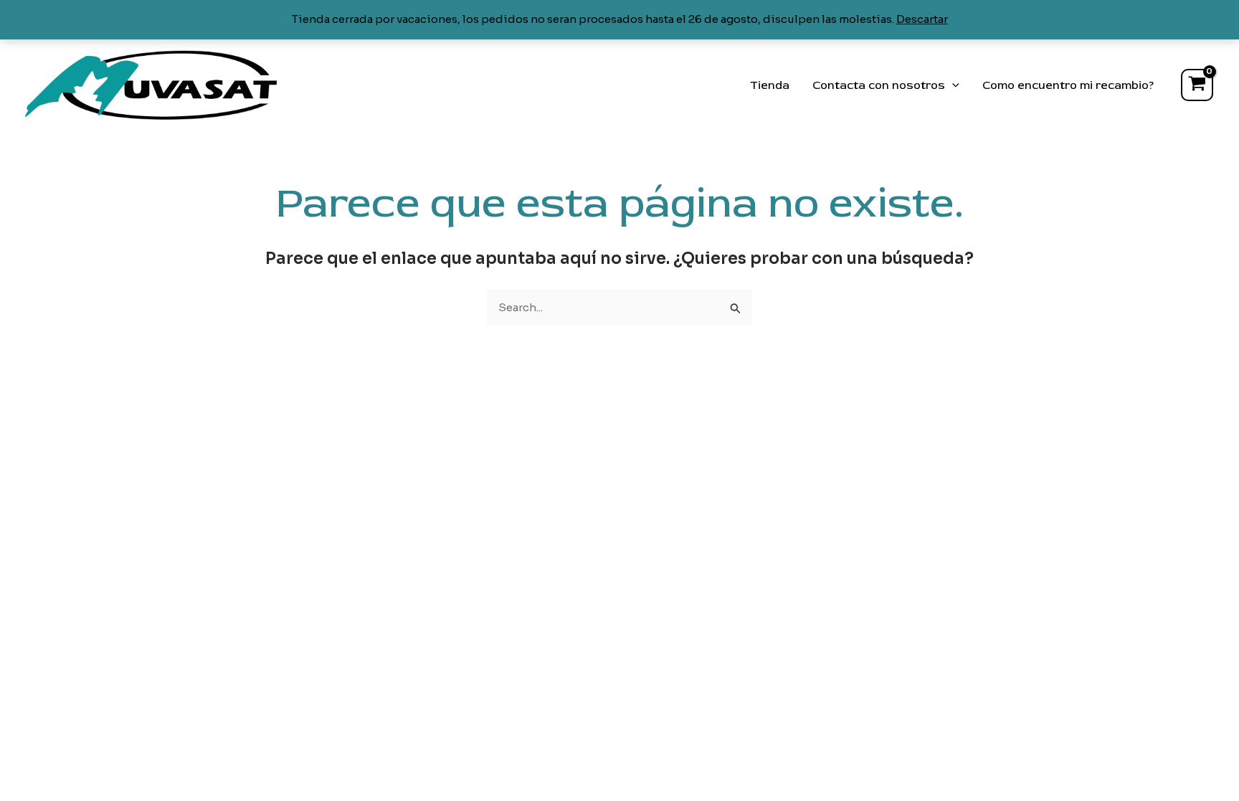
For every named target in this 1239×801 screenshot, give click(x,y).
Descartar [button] (922, 19)
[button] (952, 85)
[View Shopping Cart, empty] (1197, 85)
